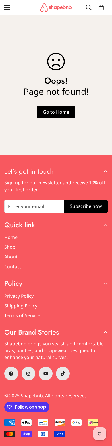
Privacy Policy (19, 296)
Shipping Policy (20, 306)
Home (11, 237)
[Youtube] (46, 373)
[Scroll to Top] (101, 415)
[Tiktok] (63, 373)
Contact (12, 266)
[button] (101, 7)
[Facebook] (11, 373)
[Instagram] (28, 373)
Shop (10, 247)
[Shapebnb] (56, 7)
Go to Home (56, 112)
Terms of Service (22, 315)
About (11, 257)
